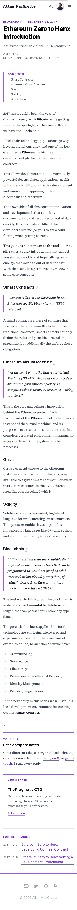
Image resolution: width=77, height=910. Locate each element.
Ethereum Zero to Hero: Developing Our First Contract (44, 846)
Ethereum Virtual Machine (28, 84)
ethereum (52, 57)
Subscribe (16, 813)
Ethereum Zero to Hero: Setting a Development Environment (47, 859)
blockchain (12, 57)
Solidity (16, 94)
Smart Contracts (22, 79)
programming (33, 57)
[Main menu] (70, 6)
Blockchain (18, 99)
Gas (13, 89)
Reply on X (51, 758)
